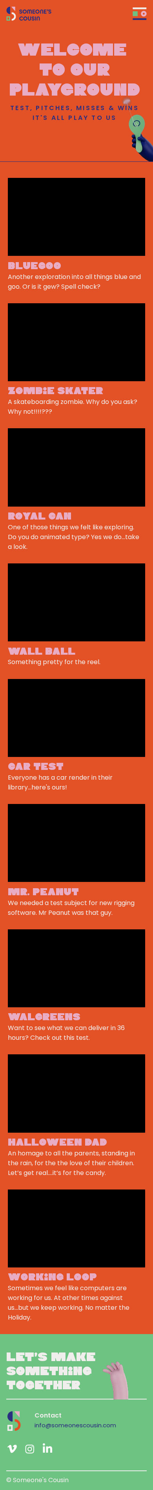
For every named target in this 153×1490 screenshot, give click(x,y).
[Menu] (140, 13)
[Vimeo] (12, 1449)
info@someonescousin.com (75, 1425)
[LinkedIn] (47, 1449)
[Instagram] (30, 1449)
